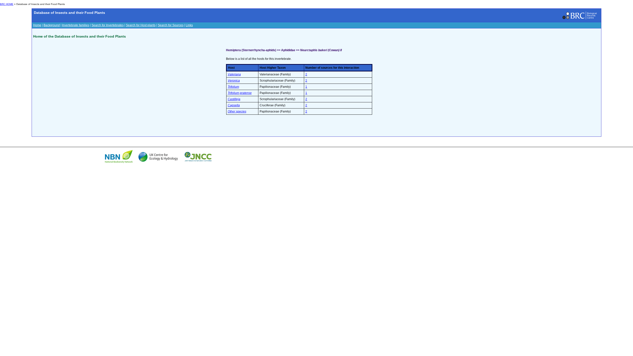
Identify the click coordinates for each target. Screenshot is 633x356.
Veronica (234, 80)
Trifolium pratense (240, 93)
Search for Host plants (141, 25)
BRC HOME (6, 4)
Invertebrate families (75, 25)
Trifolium (233, 87)
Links (189, 25)
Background (52, 25)
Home (37, 25)
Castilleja (234, 99)
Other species (237, 111)
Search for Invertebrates (107, 25)
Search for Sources (170, 25)
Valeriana (234, 74)
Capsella (234, 105)
